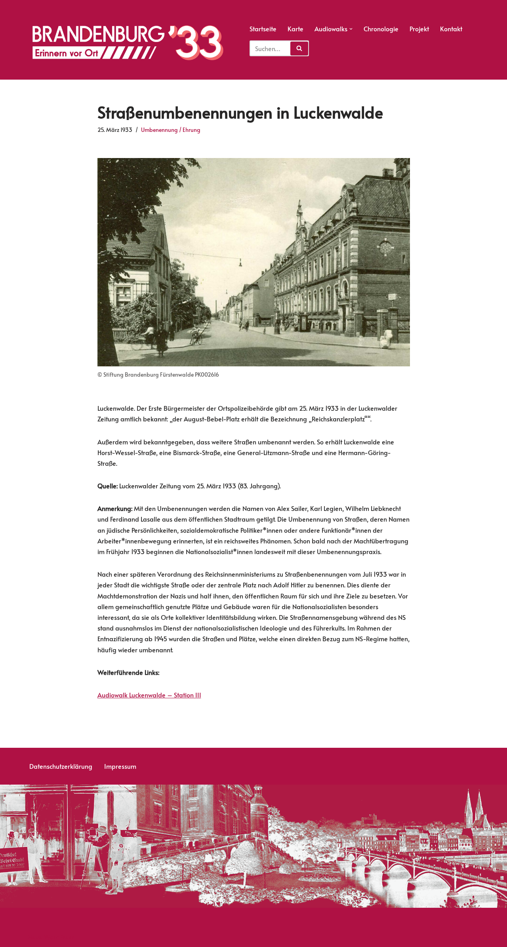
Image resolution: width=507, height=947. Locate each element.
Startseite (263, 28)
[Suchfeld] (299, 48)
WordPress (59, 936)
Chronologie (381, 28)
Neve (35, 936)
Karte (295, 28)
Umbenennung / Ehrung (170, 129)
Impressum (120, 766)
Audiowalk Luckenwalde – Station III (149, 694)
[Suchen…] (279, 45)
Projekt (419, 28)
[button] (351, 28)
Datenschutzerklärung (60, 766)
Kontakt (451, 28)
